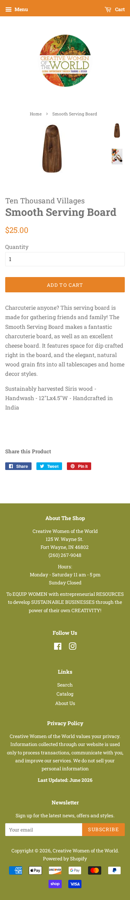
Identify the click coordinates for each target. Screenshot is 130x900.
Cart (119, 9)
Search (65, 685)
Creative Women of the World (85, 851)
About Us (65, 703)
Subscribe (103, 829)
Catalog (65, 694)
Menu (21, 9)
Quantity (16, 246)
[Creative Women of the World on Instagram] (72, 647)
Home (36, 113)
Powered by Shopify (65, 859)
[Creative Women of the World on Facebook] (58, 647)
